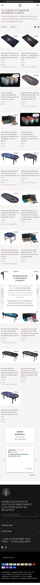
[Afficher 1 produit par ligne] (35, 27)
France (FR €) (8, 558)
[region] (20, 459)
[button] (4, 459)
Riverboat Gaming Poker (13, 572)
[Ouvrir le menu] (4, 5)
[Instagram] (6, 547)
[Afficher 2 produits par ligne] (38, 27)
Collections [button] (6, 531)
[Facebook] (2, 547)
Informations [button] (7, 525)
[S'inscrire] (36, 514)
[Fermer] (33, 274)
